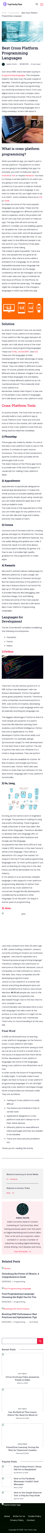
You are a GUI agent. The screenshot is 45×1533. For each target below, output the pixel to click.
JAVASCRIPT (23, 351)
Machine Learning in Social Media (22, 1174)
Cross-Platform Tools (19, 405)
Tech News (33, 1322)
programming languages (13, 75)
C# (40, 197)
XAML (6, 200)
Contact (31, 1520)
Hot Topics (22, 1374)
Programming (19, 1281)
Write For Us (19, 1516)
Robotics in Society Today (18, 1188)
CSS (36, 351)
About (7, 1516)
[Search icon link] (37, 4)
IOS (13, 175)
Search (40, 1341)
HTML (14, 351)
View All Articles (20, 1251)
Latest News (22, 1444)
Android (5, 175)
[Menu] (41, 4)
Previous (13, 1179)
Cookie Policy (34, 1516)
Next (8, 1193)
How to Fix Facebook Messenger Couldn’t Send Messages (26, 1481)
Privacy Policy (17, 1520)
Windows (29, 175)
